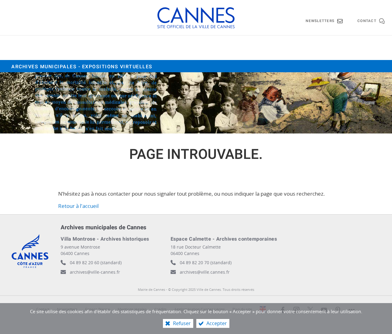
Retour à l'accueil (78, 205)
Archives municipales (82, 66)
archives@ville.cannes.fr (205, 272)
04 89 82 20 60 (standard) (96, 262)
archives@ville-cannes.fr (95, 272)
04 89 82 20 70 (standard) (206, 262)
